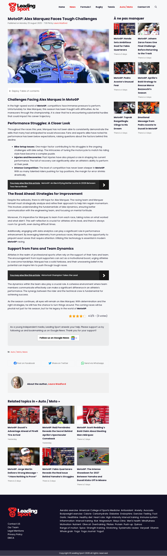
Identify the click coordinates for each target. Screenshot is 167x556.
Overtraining (98, 524)
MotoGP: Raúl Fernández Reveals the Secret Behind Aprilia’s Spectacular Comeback (57, 433)
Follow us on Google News (55, 337)
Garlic (63, 517)
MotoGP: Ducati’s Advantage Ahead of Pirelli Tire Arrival (23, 431)
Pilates (110, 524)
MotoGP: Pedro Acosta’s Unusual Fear (124, 82)
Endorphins (126, 513)
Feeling (147, 513)
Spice (82, 527)
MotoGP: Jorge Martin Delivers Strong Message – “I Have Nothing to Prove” (23, 473)
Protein (118, 524)
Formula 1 (85, 6)
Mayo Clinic (119, 520)
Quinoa (138, 524)
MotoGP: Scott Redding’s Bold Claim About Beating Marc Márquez (91, 431)
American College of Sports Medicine (99, 510)
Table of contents (25, 90)
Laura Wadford (57, 383)
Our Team (13, 527)
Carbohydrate (100, 513)
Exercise (138, 513)
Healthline (73, 517)
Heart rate (99, 517)
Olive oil (86, 524)
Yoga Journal (88, 531)
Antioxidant (127, 510)
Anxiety (138, 510)
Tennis (111, 6)
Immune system (149, 517)
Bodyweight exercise (71, 513)
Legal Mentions (16, 530)
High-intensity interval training (122, 517)
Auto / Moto (126, 6)
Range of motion (69, 527)
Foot (154, 513)
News (73, 6)
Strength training (96, 527)
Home (62, 6)
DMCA (11, 537)
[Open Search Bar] (155, 7)
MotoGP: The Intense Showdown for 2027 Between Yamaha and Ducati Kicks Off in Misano (91, 475)
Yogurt (100, 531)
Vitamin (154, 527)
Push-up (128, 524)
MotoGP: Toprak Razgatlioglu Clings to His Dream (123, 123)
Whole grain (66, 531)
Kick (96, 520)
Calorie (87, 513)
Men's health (134, 520)
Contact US (144, 6)
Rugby (99, 6)
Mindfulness (148, 520)
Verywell (144, 527)
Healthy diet (85, 517)
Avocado (148, 510)
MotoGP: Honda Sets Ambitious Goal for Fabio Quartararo (122, 44)
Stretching (111, 527)
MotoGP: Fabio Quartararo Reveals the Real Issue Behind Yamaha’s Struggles (58, 473)
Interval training (84, 520)
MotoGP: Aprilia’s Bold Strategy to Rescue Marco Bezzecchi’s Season (147, 85)
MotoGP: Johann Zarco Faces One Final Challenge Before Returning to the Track (148, 46)
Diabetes (114, 513)
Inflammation (67, 520)
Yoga (77, 531)
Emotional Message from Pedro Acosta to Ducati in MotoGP (147, 123)
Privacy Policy (15, 534)
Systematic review (129, 527)
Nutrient (77, 524)
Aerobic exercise (69, 510)
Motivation (65, 524)
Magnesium (105, 520)
